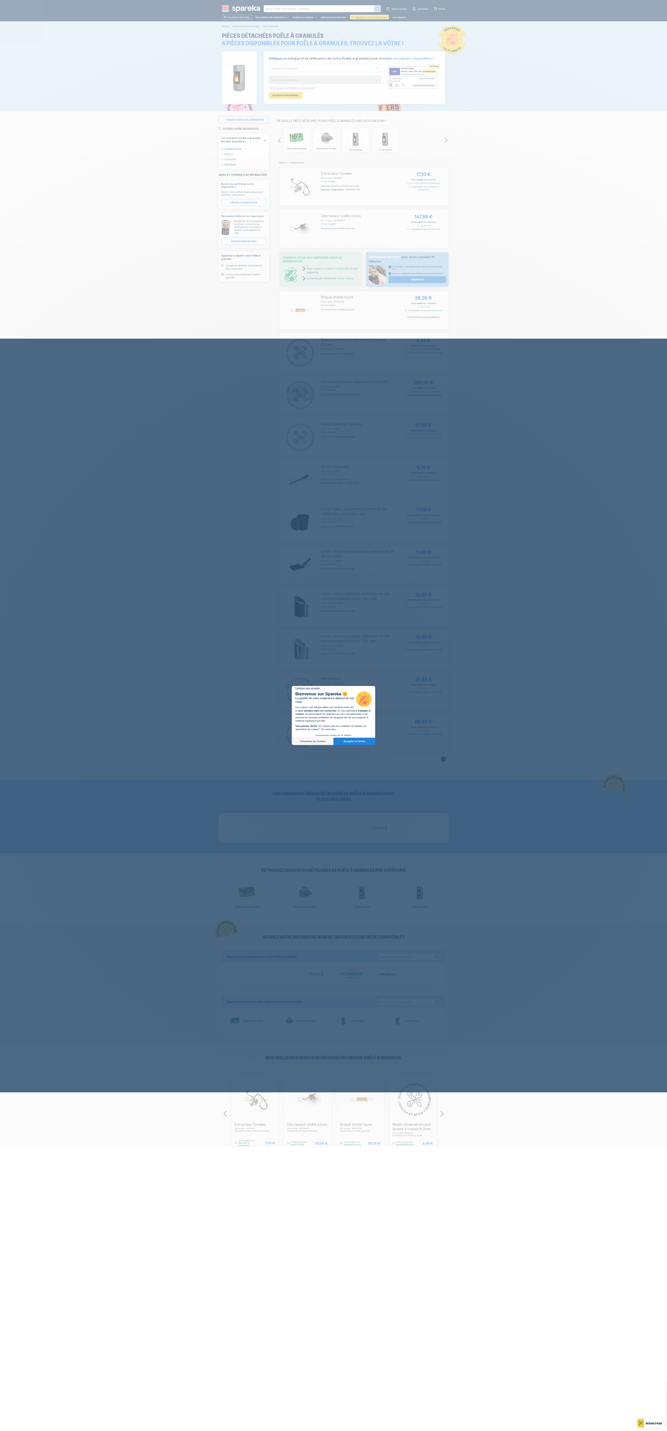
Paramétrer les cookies (312, 741)
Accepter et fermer (354, 741)
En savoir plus (328, 729)
